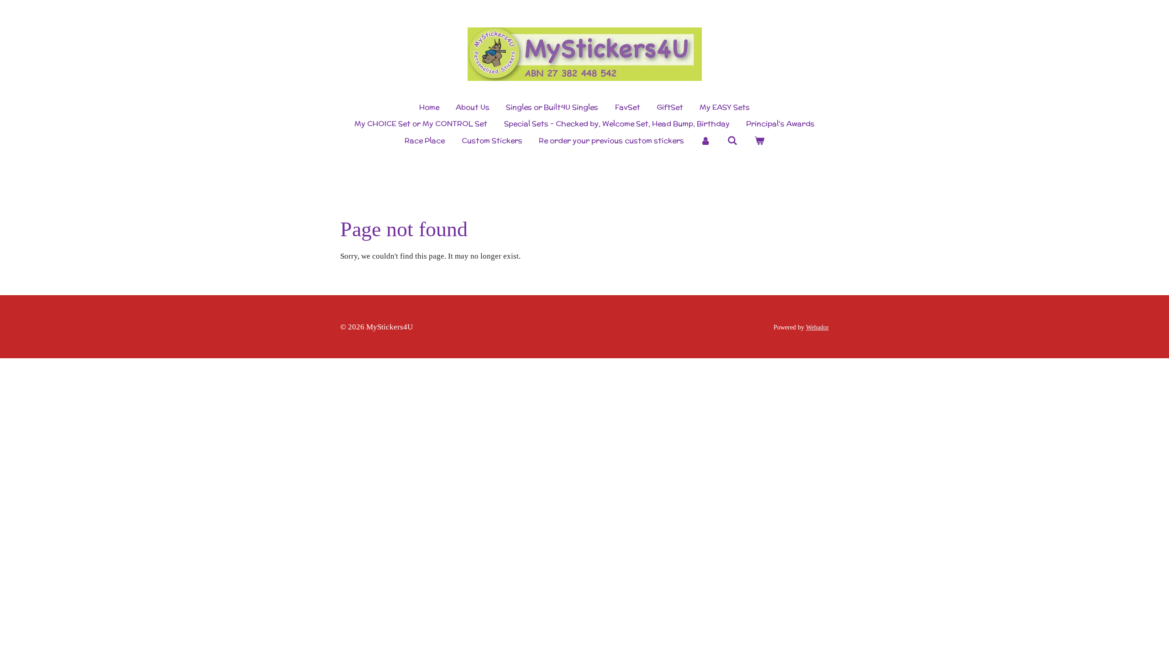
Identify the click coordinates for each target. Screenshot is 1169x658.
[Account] (705, 140)
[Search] (732, 140)
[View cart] (759, 140)
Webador (817, 327)
